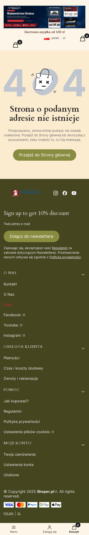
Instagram (13, 335)
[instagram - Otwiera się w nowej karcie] (55, 193)
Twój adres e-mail (17, 224)
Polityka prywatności (22, 421)
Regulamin (60, 248)
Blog (7, 304)
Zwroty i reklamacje (21, 378)
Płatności (11, 358)
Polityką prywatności (65, 257)
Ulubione (11, 475)
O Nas (9, 294)
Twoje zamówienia (20, 454)
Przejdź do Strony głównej (44, 154)
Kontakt (10, 284)
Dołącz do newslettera (31, 236)
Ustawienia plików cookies (27, 431)
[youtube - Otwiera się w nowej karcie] (74, 193)
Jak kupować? (16, 401)
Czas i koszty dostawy (23, 368)
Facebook (13, 315)
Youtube (11, 325)
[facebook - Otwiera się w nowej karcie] (65, 193)
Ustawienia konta (19, 464)
